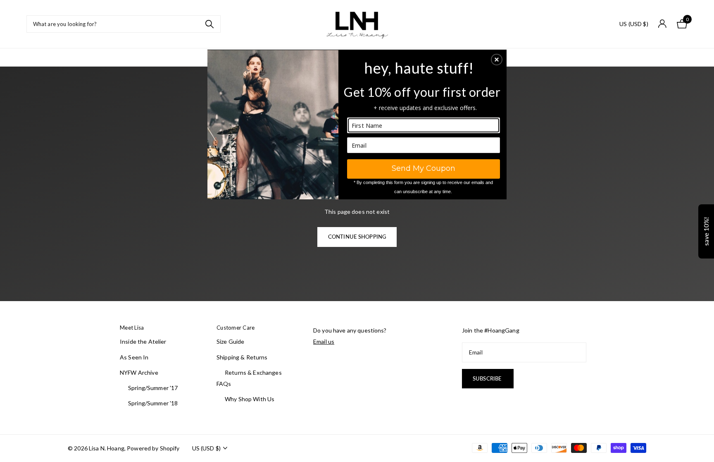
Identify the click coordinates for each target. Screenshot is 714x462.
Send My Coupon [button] (423, 168)
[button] (497, 60)
